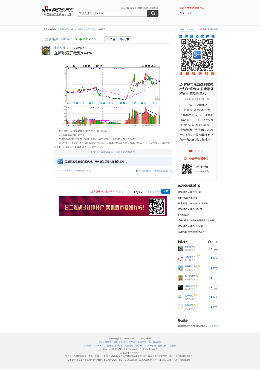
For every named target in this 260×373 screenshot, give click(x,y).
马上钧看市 (190, 276)
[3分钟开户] (113, 215)
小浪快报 (59, 47)
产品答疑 (172, 345)
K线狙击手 (190, 286)
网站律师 (139, 345)
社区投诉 (202, 29)
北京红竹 (189, 295)
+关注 (110, 39)
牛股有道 (189, 305)
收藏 (156, 171)
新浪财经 (134, 8)
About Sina (98, 345)
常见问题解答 (105, 342)
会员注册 (162, 345)
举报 (170, 171)
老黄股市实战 (191, 266)
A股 (72, 29)
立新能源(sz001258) (86, 29)
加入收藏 (125, 8)
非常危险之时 (184, 215)
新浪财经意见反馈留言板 (149, 342)
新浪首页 (153, 8)
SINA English (150, 345)
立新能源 (51, 39)
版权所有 (135, 352)
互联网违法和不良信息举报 (124, 342)
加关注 (213, 249)
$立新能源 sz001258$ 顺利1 (190, 226)
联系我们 (119, 345)
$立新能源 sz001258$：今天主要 (193, 203)
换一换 (214, 242)
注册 (189, 13)
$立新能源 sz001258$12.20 (190, 209)
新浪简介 (88, 345)
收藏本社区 (213, 29)
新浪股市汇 (62, 29)
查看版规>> (97, 191)
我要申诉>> (109, 191)
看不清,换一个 (154, 191)
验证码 (119, 191)
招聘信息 (129, 345)
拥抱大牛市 (190, 247)
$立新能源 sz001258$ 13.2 (189, 192)
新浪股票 (144, 8)
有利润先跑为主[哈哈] (188, 198)
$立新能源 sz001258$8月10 (191, 232)
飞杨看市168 (191, 256)
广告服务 (109, 345)
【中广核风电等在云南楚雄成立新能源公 (197, 220)
